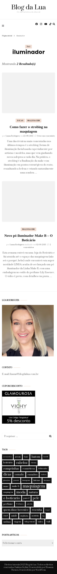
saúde (14, 515)
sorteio (35, 515)
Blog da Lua (28, 7)
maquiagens (8, 492)
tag (43, 516)
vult (48, 521)
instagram (26, 480)
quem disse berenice (15, 510)
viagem (17, 521)
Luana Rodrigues (13, 136)
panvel (26, 498)
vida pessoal (29, 522)
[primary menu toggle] (3, 25)
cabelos (21, 463)
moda (20, 492)
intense (36, 480)
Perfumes (20, 504)
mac (5, 486)
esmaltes (32, 474)
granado (16, 480)
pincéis (29, 504)
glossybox (6, 480)
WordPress (41, 570)
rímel (5, 516)
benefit (45, 457)
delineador (42, 468)
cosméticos (28, 468)
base (26, 457)
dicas (7, 474)
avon (18, 456)
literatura (47, 480)
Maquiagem (33, 121)
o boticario (11, 498)
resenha (37, 510)
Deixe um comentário (46, 136)
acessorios (7, 457)
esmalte (19, 474)
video (40, 521)
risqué (47, 510)
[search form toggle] (54, 24)
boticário (8, 462)
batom (36, 457)
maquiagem (34, 486)
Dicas (20, 121)
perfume (8, 504)
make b (15, 486)
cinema (33, 463)
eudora (43, 474)
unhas (7, 521)
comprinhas (11, 468)
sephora (24, 516)
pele (36, 498)
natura (33, 492)
